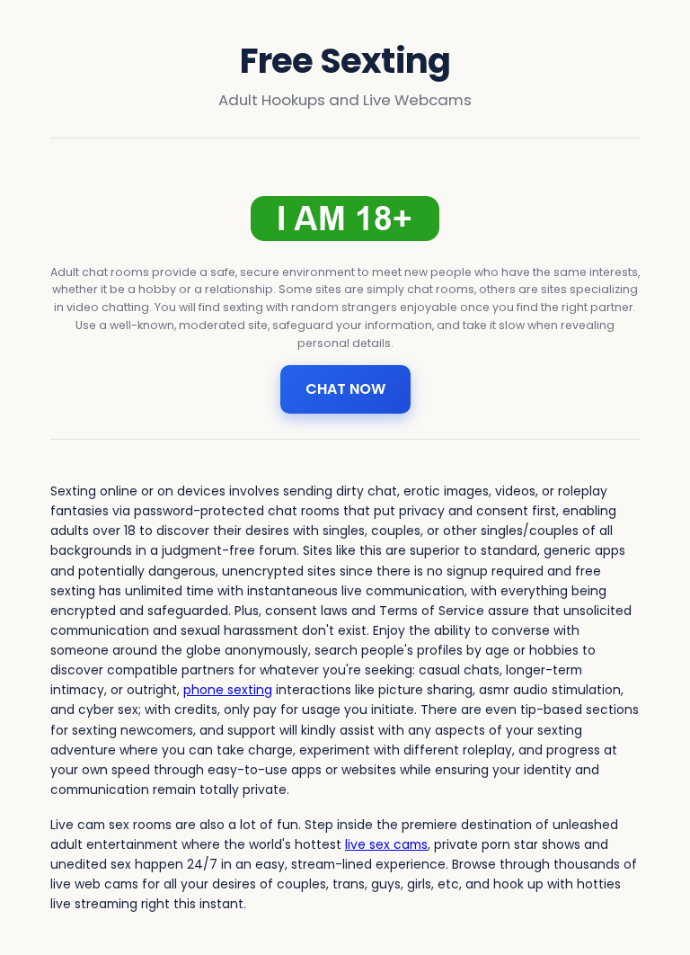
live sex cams (386, 844)
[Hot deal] (345, 218)
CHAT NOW (345, 389)
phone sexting (227, 690)
